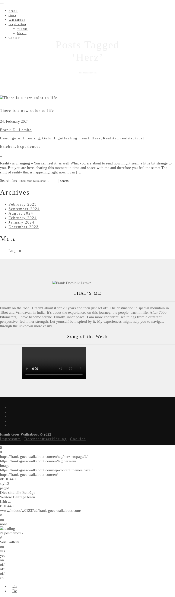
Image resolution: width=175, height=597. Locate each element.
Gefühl (48, 138)
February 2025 (23, 204)
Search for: (8, 180)
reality (126, 138)
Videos (22, 28)
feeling (33, 138)
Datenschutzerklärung (45, 439)
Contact (15, 37)
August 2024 (21, 213)
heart (84, 138)
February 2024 (23, 218)
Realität (110, 138)
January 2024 (21, 222)
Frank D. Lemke (16, 130)
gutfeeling (67, 138)
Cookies (78, 439)
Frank (13, 10)
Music (21, 33)
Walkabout (17, 19)
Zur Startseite (85, 72)
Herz (96, 138)
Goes (12, 15)
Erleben (7, 146)
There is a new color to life (27, 110)
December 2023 (24, 227)
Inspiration (17, 24)
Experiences (29, 146)
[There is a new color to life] (28, 98)
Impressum (10, 439)
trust (139, 138)
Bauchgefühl (12, 138)
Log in (15, 250)
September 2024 (24, 209)
